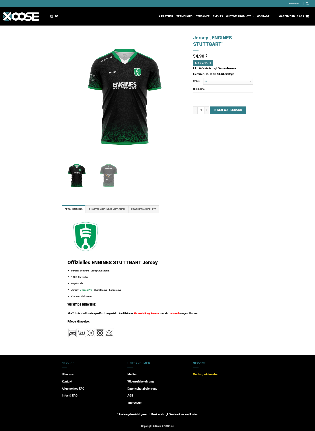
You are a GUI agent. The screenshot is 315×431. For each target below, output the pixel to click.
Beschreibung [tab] (74, 209)
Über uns (68, 374)
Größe (196, 80)
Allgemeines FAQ (73, 388)
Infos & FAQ (69, 395)
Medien (132, 374)
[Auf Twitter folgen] (56, 16)
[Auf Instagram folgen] (51, 16)
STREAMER (203, 16)
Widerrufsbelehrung (140, 381)
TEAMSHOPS (184, 16)
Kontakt (67, 381)
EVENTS (218, 16)
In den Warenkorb (227, 110)
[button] (293, 3)
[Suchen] (307, 3)
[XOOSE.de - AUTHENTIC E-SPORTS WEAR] (21, 16)
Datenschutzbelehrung (142, 388)
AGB (130, 395)
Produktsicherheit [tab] (143, 209)
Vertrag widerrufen (205, 374)
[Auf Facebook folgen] (47, 16)
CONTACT (263, 16)
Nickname (199, 89)
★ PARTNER (165, 16)
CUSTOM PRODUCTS (238, 16)
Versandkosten (227, 68)
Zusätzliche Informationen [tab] (107, 209)
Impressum (134, 402)
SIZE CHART (203, 63)
